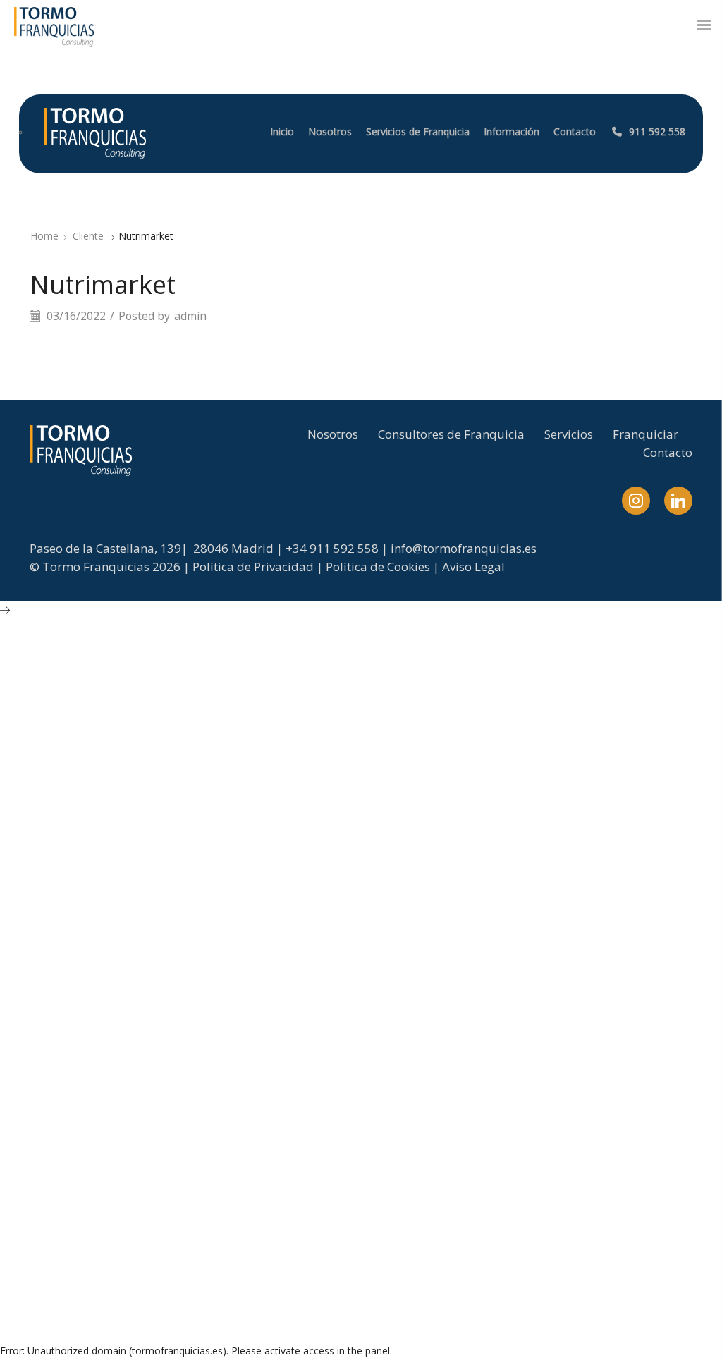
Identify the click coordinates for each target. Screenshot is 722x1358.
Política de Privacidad (253, 566)
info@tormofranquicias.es (464, 548)
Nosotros (332, 434)
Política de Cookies (378, 566)
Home (44, 236)
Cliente (88, 236)
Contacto (667, 452)
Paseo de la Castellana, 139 (105, 548)
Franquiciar (645, 434)
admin (190, 316)
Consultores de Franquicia (451, 434)
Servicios (568, 434)
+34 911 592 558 (332, 548)
